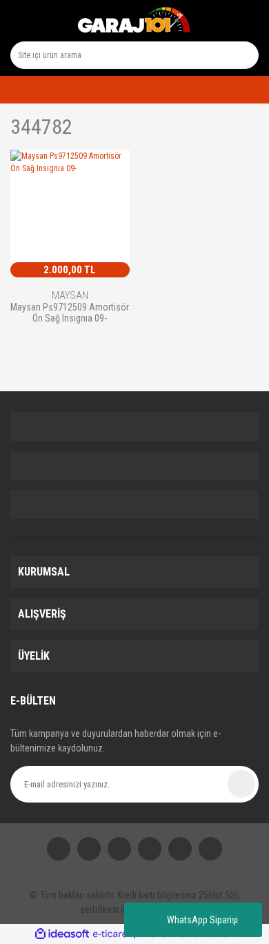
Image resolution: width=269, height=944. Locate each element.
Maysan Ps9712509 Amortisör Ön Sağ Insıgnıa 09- (69, 313)
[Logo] (134, 21)
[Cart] (243, 90)
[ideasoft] (62, 934)
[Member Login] (14, 90)
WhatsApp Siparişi (202, 919)
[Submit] (241, 784)
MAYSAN (70, 295)
